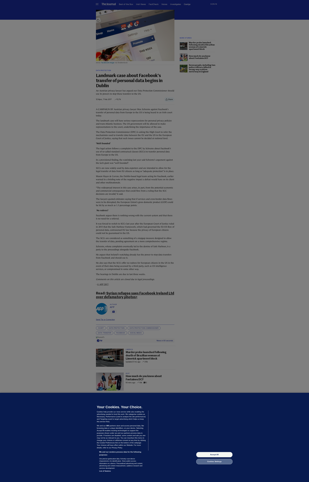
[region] (154, 437)
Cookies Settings (214, 462)
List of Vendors (105, 471)
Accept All (214, 455)
